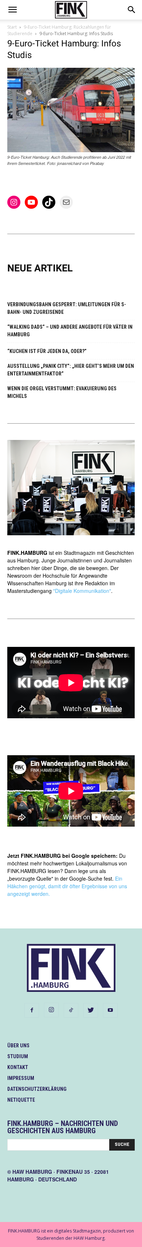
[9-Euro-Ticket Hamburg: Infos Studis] (71, 150)
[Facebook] (31, 1010)
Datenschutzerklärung (37, 1089)
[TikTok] (71, 1010)
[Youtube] (110, 1010)
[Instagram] (51, 1010)
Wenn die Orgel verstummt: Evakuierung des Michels (62, 392)
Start (12, 27)
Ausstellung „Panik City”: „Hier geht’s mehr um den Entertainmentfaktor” (70, 370)
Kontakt (17, 1067)
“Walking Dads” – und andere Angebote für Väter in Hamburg (70, 330)
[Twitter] (90, 1010)
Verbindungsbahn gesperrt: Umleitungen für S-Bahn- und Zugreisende (66, 308)
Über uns (18, 1045)
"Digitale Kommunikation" (82, 590)
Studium (17, 1056)
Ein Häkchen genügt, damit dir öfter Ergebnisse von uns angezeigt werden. (67, 886)
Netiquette (21, 1100)
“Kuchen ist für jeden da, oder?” (47, 351)
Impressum (20, 1078)
